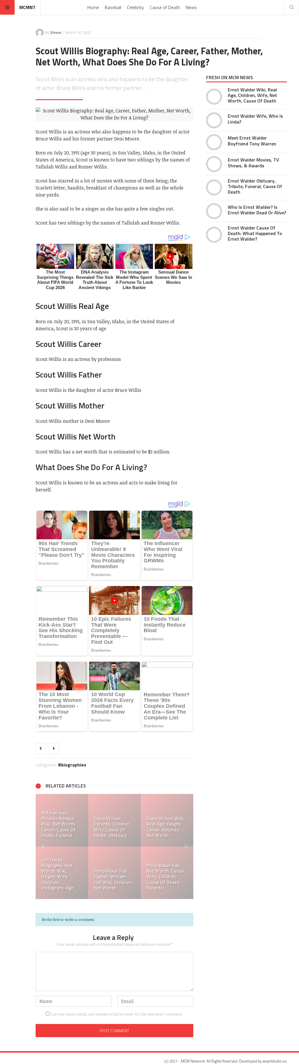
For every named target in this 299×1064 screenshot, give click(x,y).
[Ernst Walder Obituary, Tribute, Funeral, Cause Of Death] (214, 187)
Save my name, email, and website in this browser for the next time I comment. (117, 1014)
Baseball (113, 7)
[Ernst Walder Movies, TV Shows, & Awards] (214, 164)
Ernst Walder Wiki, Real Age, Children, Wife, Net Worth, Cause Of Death (252, 95)
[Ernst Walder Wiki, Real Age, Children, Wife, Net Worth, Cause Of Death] (214, 97)
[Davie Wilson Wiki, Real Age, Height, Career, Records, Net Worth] (167, 820)
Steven (55, 32)
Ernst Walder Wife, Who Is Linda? (255, 118)
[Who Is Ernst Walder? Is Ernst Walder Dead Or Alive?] (214, 211)
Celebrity (135, 7)
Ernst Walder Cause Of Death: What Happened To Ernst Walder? (255, 233)
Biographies (73, 764)
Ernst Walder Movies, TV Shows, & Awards (253, 162)
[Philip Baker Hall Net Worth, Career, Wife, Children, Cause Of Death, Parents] (167, 872)
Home (93, 7)
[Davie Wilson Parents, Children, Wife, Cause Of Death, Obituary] (114, 820)
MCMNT (27, 7)
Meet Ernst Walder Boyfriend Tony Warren (252, 140)
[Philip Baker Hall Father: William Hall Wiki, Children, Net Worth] (114, 872)
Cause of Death (165, 7)
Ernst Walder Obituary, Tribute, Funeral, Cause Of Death (255, 186)
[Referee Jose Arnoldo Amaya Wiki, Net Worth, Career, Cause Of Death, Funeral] (62, 820)
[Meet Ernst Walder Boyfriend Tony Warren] (214, 142)
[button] (43, 846)
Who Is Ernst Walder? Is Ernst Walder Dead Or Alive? (257, 210)
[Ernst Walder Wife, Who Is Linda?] (214, 120)
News (191, 7)
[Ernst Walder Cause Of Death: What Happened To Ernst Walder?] (214, 235)
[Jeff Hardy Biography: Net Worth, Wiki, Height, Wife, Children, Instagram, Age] (62, 872)
